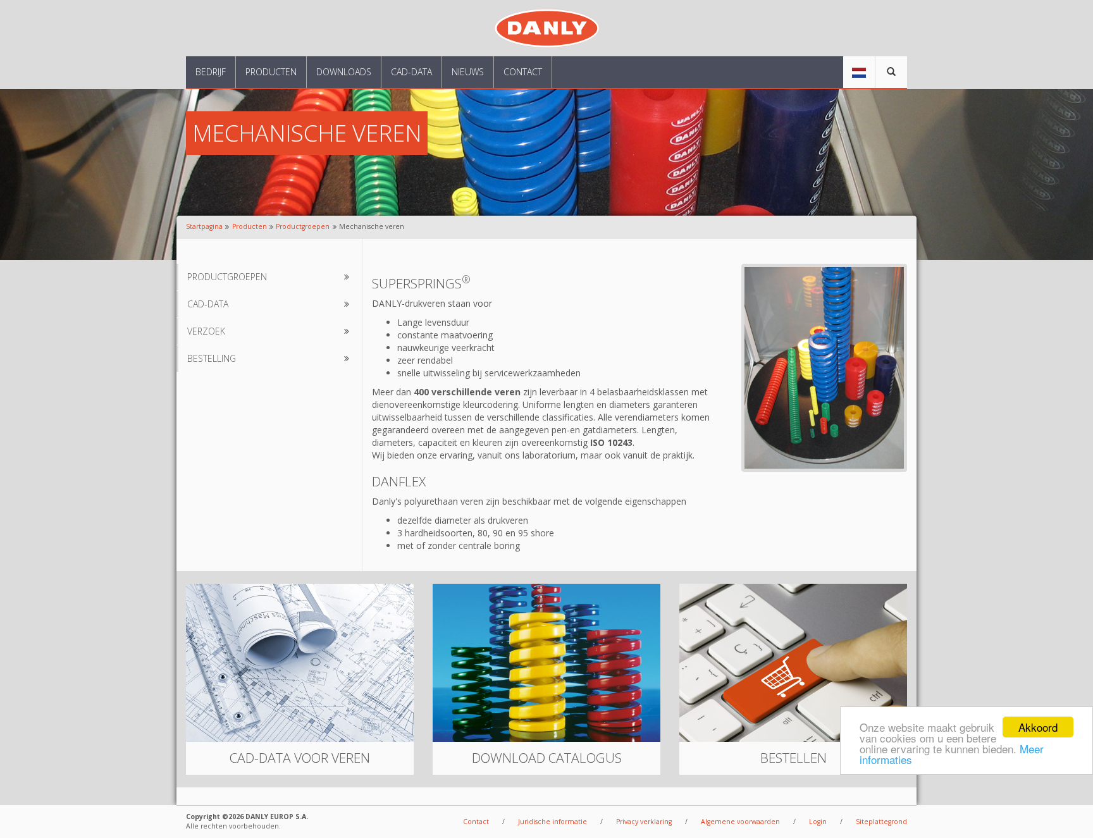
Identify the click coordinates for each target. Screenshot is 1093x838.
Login (818, 821)
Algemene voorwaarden (740, 821)
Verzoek (206, 331)
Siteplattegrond (881, 821)
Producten (271, 72)
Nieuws (468, 72)
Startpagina (204, 226)
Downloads (343, 72)
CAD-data (411, 72)
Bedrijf (210, 72)
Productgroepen (303, 226)
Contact (522, 72)
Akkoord (1038, 727)
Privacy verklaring (644, 821)
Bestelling (211, 358)
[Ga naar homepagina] (547, 27)
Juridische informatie (552, 821)
